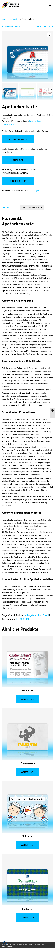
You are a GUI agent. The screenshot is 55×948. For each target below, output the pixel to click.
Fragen (36, 190)
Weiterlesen (27, 699)
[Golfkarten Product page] (27, 879)
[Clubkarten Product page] (27, 807)
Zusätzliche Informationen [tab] (32, 207)
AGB (18, 944)
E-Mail (46, 615)
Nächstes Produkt (43, 26)
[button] (49, 34)
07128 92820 (22, 619)
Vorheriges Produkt (12, 26)
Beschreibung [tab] (8, 207)
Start (4, 19)
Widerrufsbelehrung (26, 944)
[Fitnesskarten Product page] (27, 734)
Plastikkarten (13, 19)
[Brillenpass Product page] (27, 661)
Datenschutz (12, 944)
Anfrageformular (33, 615)
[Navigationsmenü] (50, 5)
